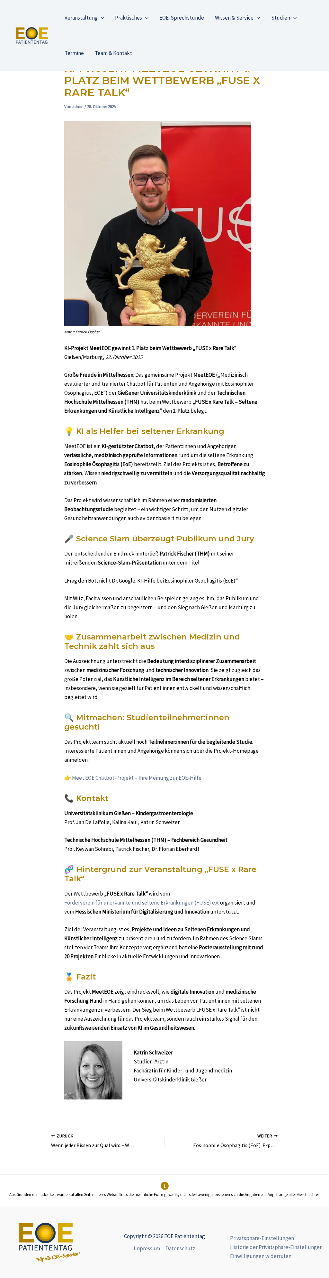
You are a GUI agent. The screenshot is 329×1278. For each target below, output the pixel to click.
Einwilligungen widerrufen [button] (260, 1256)
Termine (74, 53)
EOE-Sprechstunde (181, 17)
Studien (280, 17)
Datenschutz (180, 1248)
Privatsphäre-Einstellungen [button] (262, 1238)
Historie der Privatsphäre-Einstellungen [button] (276, 1247)
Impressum (147, 1248)
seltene (151, 902)
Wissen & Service (234, 17)
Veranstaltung (81, 17)
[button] (101, 17)
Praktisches (128, 17)
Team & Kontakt (113, 53)
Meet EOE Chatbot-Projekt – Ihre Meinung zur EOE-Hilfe (136, 777)
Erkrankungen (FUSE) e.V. (190, 902)
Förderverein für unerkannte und (103, 902)
